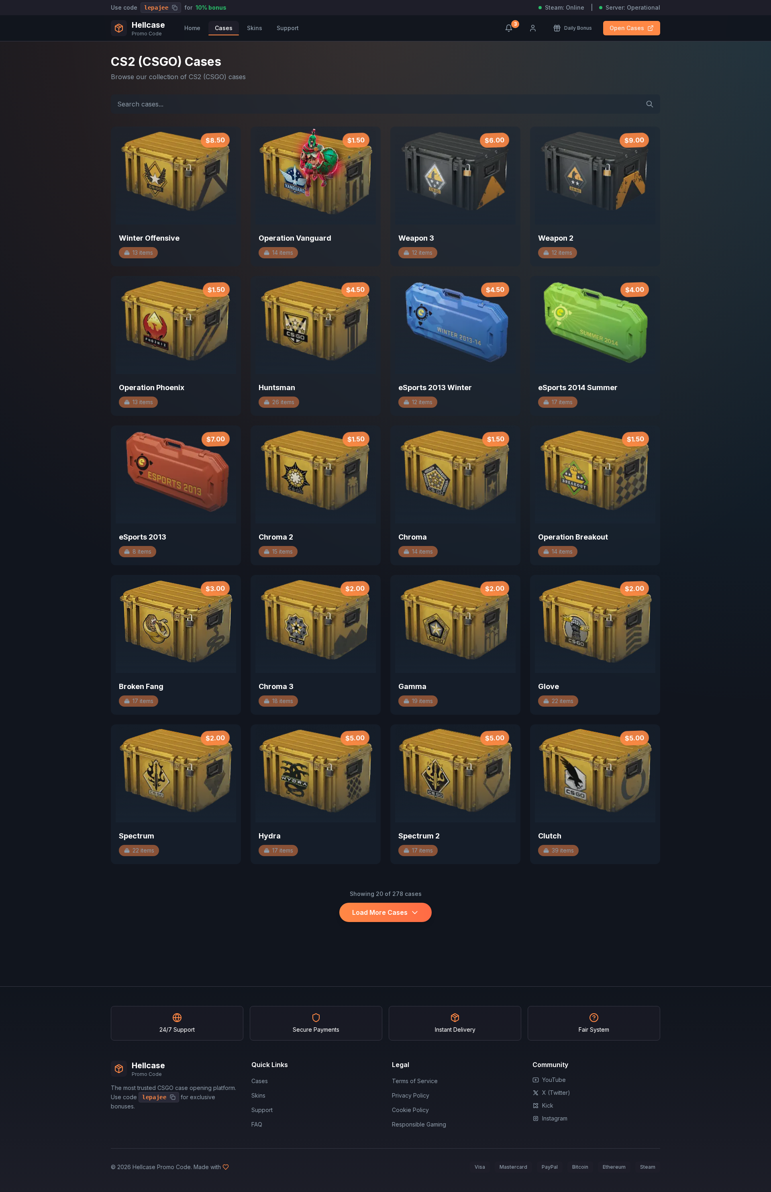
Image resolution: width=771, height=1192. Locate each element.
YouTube (554, 1079)
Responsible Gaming (419, 1124)
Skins (254, 28)
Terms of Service (415, 1081)
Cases (224, 28)
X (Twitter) (556, 1092)
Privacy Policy (410, 1095)
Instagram (554, 1118)
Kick (547, 1105)
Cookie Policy (410, 1109)
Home (192, 28)
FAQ (256, 1124)
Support (288, 28)
